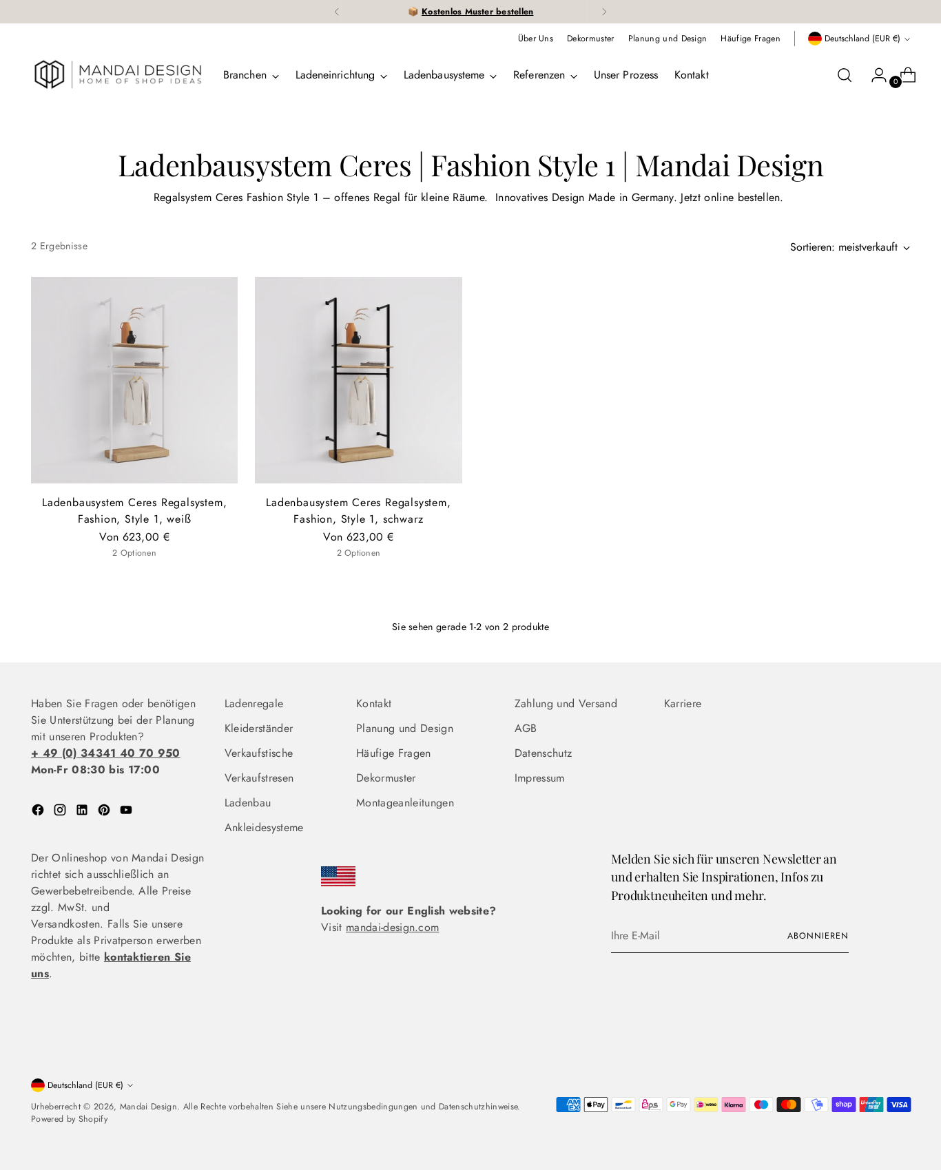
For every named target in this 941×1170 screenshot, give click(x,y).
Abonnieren (817, 936)
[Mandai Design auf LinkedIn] (83, 812)
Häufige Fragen (393, 753)
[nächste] (604, 11)
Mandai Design (148, 1106)
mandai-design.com (392, 927)
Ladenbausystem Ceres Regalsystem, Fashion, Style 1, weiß (134, 510)
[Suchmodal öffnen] (844, 75)
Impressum (540, 778)
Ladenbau (248, 803)
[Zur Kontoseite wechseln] (873, 75)
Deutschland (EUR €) (862, 38)
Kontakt (373, 703)
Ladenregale (254, 703)
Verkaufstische (259, 753)
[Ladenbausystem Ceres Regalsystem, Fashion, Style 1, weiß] (134, 380)
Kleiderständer (259, 728)
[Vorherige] (337, 11)
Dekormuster (386, 778)
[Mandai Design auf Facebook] (39, 812)
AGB (526, 728)
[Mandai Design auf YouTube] (127, 812)
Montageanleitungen (405, 803)
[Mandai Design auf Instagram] (61, 812)
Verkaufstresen (259, 778)
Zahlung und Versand (566, 703)
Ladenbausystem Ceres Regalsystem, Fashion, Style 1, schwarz (358, 510)
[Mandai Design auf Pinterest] (105, 812)
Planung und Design (404, 728)
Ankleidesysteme (264, 827)
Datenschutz (543, 753)
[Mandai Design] (117, 75)
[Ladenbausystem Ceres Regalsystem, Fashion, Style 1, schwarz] (358, 380)
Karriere (683, 703)
